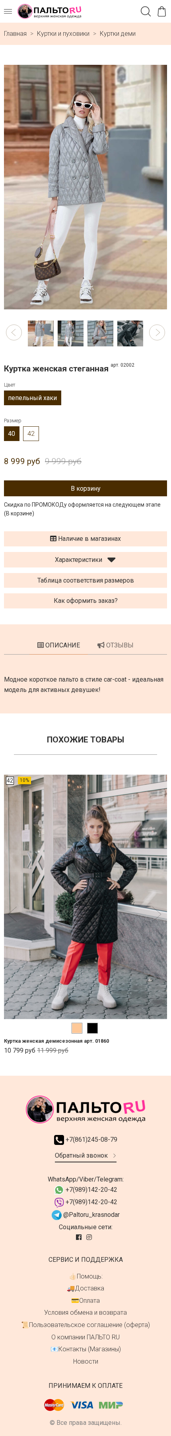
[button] (14, 332)
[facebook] (79, 1237)
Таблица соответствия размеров (85, 580)
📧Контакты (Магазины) (86, 1349)
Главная (15, 33)
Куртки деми (118, 33)
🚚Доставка (85, 1288)
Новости (85, 1361)
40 (11, 433)
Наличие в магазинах (88, 538)
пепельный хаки (32, 398)
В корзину (86, 488)
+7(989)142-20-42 (90, 1189)
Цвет (10, 385)
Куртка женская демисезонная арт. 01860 (56, 1041)
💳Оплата (85, 1300)
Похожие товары (85, 739)
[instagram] (89, 1237)
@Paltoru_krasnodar (91, 1214)
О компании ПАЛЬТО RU (85, 1337)
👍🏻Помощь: (86, 1276)
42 (31, 433)
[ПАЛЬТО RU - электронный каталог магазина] (49, 11)
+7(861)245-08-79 (90, 1139)
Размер (12, 421)
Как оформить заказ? (86, 600)
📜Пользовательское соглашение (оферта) (85, 1325)
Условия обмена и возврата (85, 1312)
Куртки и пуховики (63, 33)
